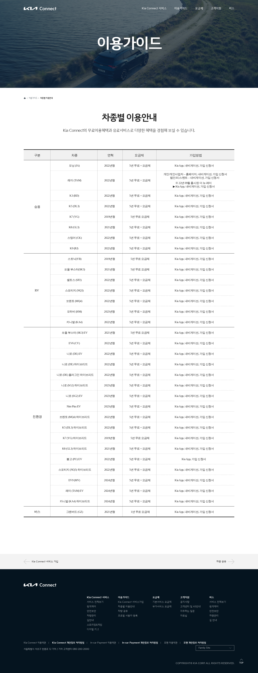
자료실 (183, 615)
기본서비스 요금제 (162, 601)
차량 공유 (221, 561)
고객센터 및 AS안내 (190, 606)
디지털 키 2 (93, 629)
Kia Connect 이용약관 (35, 642)
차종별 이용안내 (126, 606)
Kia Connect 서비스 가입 (45, 561)
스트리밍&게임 (94, 624)
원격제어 (91, 606)
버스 (231, 8)
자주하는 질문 (187, 611)
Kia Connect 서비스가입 (131, 601)
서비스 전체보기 (95, 601)
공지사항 (184, 601)
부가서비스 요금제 (162, 606)
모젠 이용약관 (170, 642)
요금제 (199, 8)
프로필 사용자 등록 (128, 615)
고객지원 (216, 8)
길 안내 (213, 620)
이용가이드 (180, 8)
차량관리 (91, 615)
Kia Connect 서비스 (154, 8)
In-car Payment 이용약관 (103, 642)
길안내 (90, 620)
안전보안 (91, 611)
